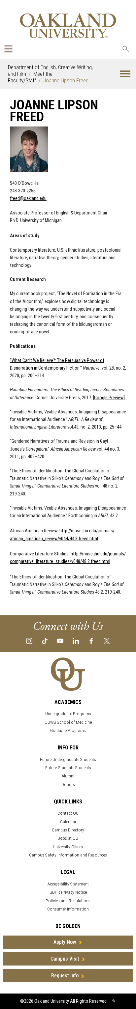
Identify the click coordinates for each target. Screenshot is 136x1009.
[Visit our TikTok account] (45, 640)
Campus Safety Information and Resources (68, 855)
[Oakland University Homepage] (68, 25)
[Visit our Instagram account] (29, 640)
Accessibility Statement (68, 884)
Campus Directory (68, 829)
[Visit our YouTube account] (60, 640)
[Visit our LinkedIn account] (76, 640)
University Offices (68, 846)
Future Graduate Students (68, 767)
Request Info (65, 975)
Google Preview (108, 398)
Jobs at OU (68, 838)
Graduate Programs (68, 730)
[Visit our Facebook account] (91, 640)
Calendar (68, 821)
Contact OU (68, 813)
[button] (125, 74)
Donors (68, 784)
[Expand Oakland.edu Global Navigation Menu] (8, 49)
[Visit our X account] (107, 640)
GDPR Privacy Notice (68, 892)
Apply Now (64, 942)
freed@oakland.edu (28, 198)
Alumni (68, 775)
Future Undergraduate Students (68, 759)
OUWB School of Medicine (68, 722)
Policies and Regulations (68, 900)
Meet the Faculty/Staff (30, 77)
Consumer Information (68, 909)
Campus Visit (65, 959)
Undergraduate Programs (68, 713)
